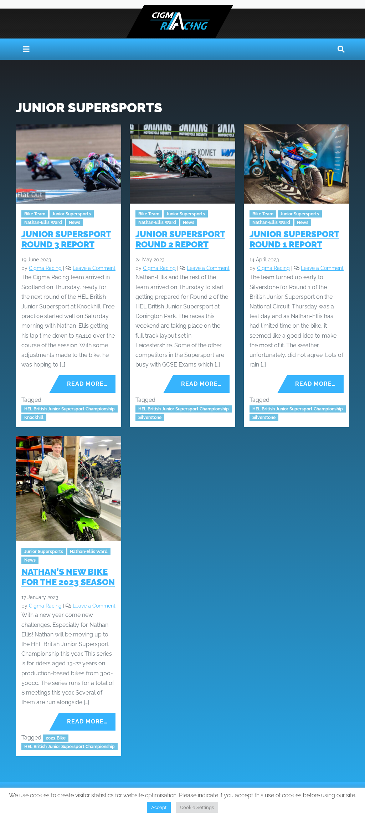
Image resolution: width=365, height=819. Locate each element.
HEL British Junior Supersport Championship (69, 408)
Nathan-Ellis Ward (43, 222)
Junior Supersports (71, 213)
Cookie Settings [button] (197, 807)
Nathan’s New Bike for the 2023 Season (68, 577)
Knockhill (33, 417)
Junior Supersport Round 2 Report (180, 239)
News (74, 222)
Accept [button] (158, 807)
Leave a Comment (94, 268)
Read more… (87, 383)
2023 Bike (56, 738)
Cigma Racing (45, 268)
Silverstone (149, 417)
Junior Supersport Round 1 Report (294, 239)
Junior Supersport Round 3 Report (66, 239)
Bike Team (34, 213)
